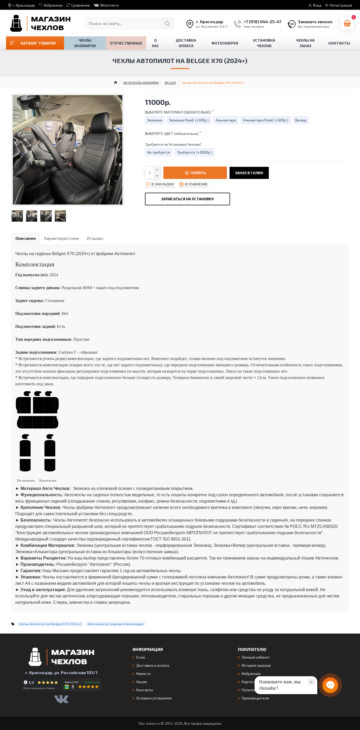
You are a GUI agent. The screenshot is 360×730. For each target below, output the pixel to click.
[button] (17, 150)
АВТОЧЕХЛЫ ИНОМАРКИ (141, 82)
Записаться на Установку (187, 199)
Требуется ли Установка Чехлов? (173, 144)
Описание (25, 238)
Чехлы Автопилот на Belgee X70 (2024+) (50, 624)
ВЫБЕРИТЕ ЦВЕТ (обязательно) (172, 133)
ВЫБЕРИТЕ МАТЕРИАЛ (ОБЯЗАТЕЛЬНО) (178, 112)
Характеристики (61, 238)
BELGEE (170, 82)
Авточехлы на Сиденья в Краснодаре (115, 624)
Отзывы (95, 238)
